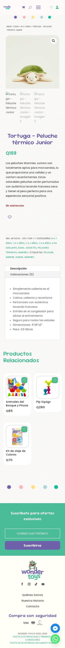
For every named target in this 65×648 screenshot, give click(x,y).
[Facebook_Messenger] (55, 628)
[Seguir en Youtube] (43, 584)
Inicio (9, 26)
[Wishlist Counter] (51, 7)
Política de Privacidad (25, 636)
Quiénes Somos (32, 595)
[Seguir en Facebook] (22, 584)
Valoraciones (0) (22, 274)
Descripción (18, 268)
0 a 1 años (26, 26)
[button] (53, 41)
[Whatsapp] (55, 639)
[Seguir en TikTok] (36, 584)
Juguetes (31, 247)
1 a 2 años (18, 243)
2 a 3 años (31, 243)
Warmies (23, 252)
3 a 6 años (45, 243)
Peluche (48, 252)
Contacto (32, 606)
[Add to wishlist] (10, 217)
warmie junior (14, 257)
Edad (16, 26)
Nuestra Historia (32, 600)
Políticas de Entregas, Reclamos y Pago (32, 642)
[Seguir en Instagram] (29, 584)
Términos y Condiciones (38, 638)
